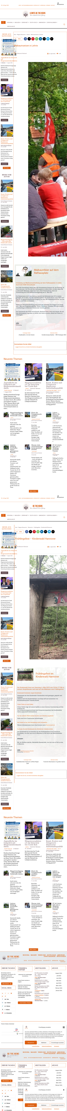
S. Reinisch (3, 62)
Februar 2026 (58, 1085)
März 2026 (58, 1082)
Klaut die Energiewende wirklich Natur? (6, 286)
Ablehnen (43, 1105)
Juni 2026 (58, 1075)
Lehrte (2, 95)
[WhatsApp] (36, 38)
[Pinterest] (33, 38)
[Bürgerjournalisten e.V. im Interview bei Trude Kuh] (7, 90)
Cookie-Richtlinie (35, 1108)
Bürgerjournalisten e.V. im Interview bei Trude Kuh (7, 100)
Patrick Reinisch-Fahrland (6, 145)
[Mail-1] (2, 1093)
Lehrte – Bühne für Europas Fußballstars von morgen (57, 415)
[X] (29, 38)
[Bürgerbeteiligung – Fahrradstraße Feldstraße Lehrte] (7, 231)
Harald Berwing (56, 422)
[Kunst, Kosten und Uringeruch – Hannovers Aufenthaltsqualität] (7, 130)
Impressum (56, 1108)
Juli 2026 (58, 1073)
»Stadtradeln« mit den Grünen (26, 335)
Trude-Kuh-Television (5, 103)
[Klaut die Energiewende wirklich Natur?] (7, 276)
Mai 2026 (58, 1078)
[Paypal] (5, 1093)
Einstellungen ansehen (57, 1105)
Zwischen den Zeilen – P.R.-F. (7, 136)
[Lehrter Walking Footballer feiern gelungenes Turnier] (6, 447)
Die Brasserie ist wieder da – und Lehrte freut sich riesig (41, 1071)
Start (15, 34)
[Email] (44, 38)
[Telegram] (48, 38)
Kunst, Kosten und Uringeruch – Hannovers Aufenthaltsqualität (54, 385)
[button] (64, 1090)
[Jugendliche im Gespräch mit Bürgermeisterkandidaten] (9, 47)
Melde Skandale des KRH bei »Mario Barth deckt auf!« (42, 1084)
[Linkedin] (40, 38)
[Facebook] (25, 38)
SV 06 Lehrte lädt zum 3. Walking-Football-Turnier (57, 448)
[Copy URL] (51, 38)
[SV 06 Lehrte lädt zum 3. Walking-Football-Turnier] (48, 447)
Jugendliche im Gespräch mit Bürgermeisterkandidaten (12, 385)
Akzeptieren (31, 1105)
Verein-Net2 (34, 451)
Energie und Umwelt (5, 281)
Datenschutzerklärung (47, 1108)
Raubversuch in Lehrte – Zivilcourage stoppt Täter (42, 1078)
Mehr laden (6, 315)
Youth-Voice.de (4, 54)
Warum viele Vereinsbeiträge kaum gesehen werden (37, 447)
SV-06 (54, 420)
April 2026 (58, 1080)
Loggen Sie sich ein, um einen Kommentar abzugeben (28, 347)
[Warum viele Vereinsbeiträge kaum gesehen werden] (27, 447)
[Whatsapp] (8, 1090)
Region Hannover (21, 34)
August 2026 (58, 1070)
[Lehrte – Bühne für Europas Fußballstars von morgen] (48, 414)
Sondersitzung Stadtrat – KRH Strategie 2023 (54, 335)
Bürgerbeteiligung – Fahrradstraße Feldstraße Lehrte (6, 241)
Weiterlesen (4, 80)
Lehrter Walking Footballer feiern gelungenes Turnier (14, 448)
